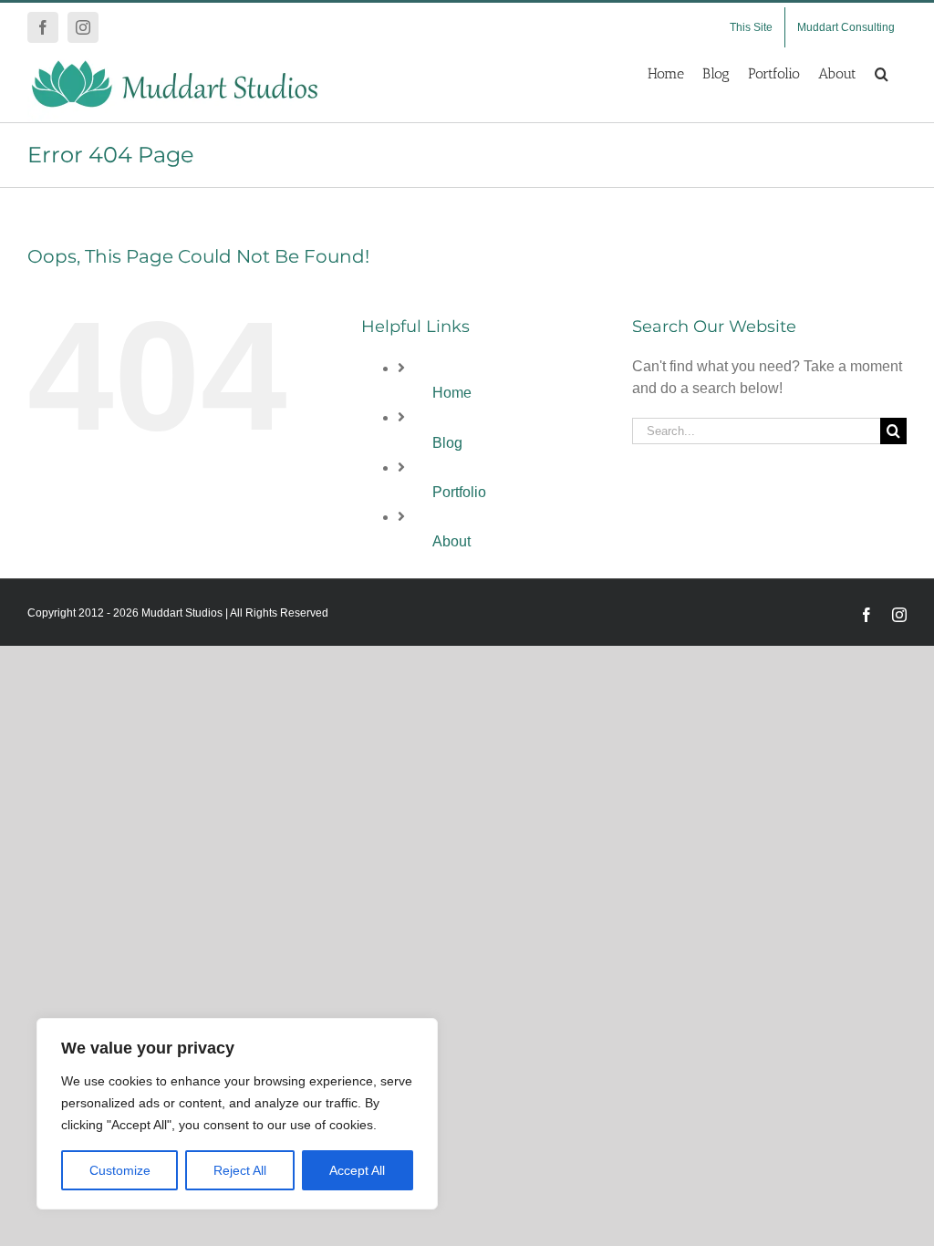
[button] (881, 73)
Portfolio (459, 492)
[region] (237, 1114)
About (451, 541)
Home (452, 392)
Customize (119, 1170)
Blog (447, 443)
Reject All (239, 1170)
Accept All (357, 1170)
